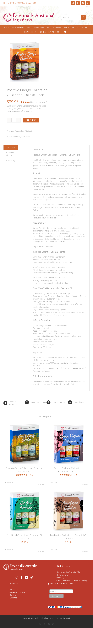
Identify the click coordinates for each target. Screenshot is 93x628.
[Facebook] (21, 577)
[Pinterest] (31, 577)
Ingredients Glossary (18, 592)
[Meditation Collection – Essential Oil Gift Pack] (69, 510)
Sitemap (13, 598)
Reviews (13, 595)
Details (41, 484)
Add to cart (30, 120)
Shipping (60, 577)
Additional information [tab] (10, 154)
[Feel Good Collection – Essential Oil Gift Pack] (24, 510)
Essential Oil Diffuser (41, 293)
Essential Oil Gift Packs (24, 131)
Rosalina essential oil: (41, 363)
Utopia (68, 618)
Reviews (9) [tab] (10, 160)
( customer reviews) (38, 102)
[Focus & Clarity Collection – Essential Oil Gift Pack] (24, 443)
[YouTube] (26, 577)
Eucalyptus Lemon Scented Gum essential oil (50, 357)
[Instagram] (16, 577)
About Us (14, 589)
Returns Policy (63, 575)
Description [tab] (10, 147)
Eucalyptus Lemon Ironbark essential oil (48, 368)
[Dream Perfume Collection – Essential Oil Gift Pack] (69, 443)
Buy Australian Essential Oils (68, 572)
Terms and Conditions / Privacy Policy (72, 580)
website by (61, 618)
